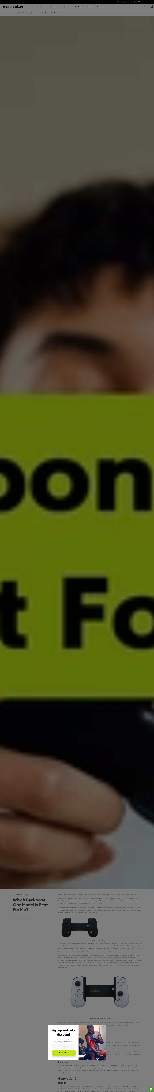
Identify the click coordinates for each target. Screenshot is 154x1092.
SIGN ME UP (64, 1053)
